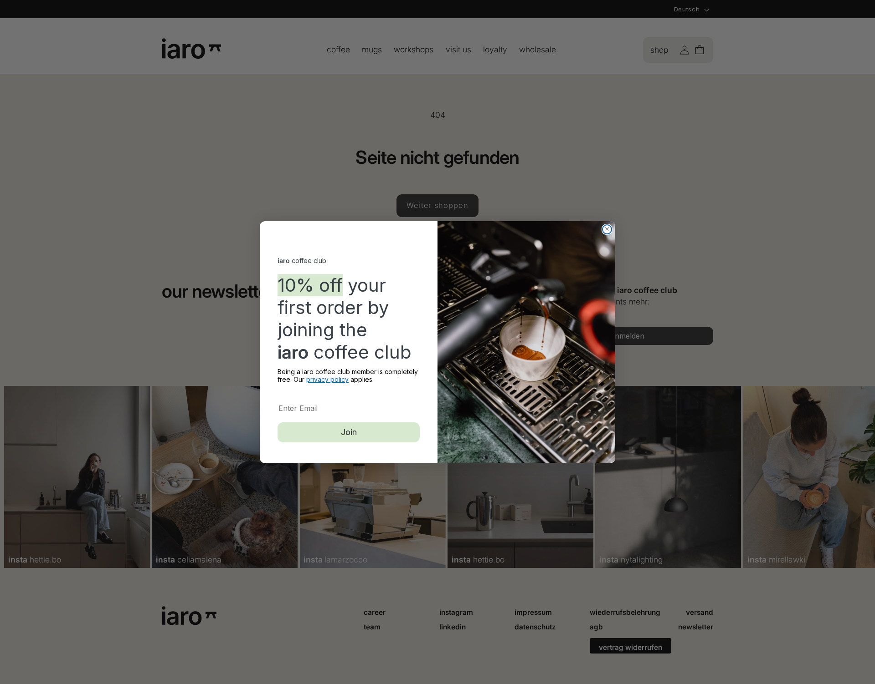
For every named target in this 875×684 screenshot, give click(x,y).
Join (349, 431)
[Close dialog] (607, 229)
